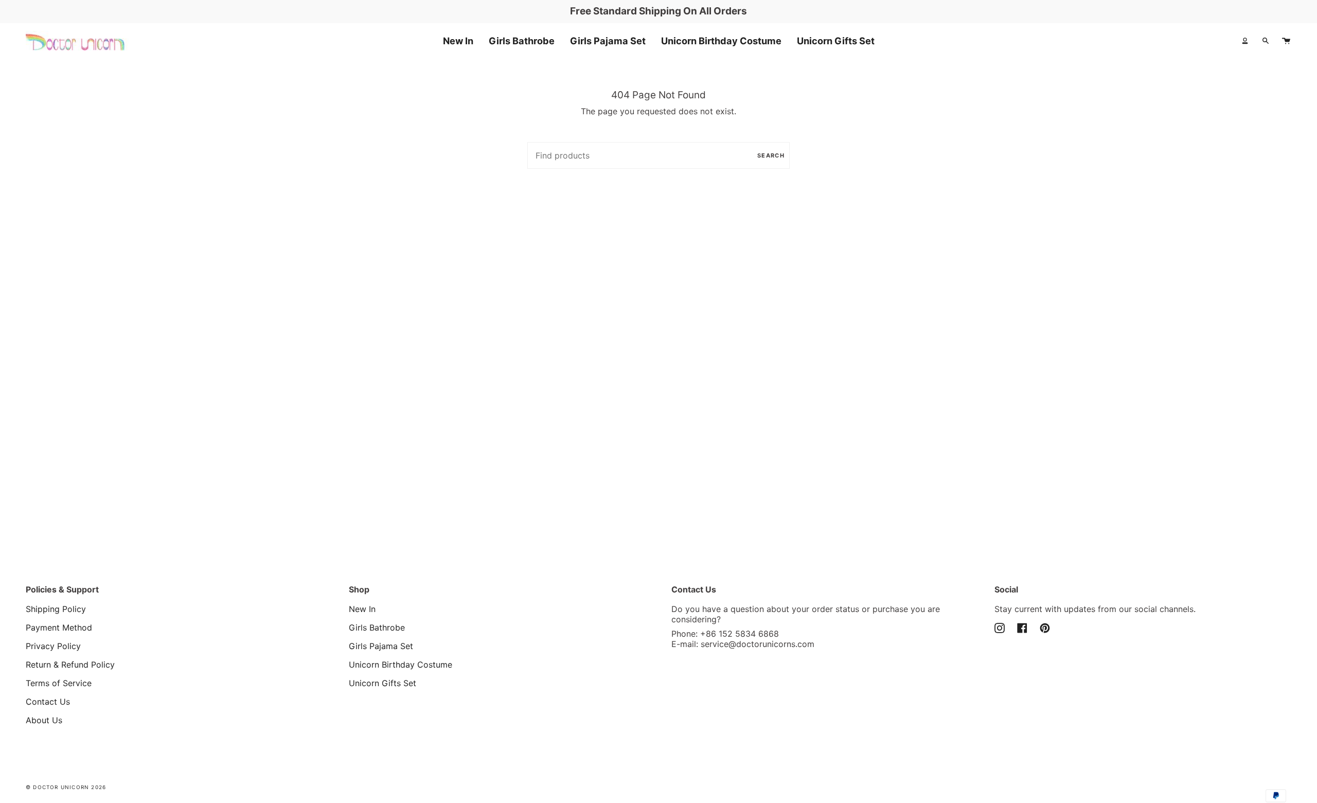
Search (771, 155)
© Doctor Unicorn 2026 (66, 787)
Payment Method (59, 627)
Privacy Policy (53, 646)
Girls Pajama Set (381, 646)
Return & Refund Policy (70, 664)
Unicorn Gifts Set (382, 683)
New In (362, 609)
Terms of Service (59, 683)
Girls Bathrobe (377, 627)
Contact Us (48, 701)
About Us (44, 720)
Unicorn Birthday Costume (400, 664)
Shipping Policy (56, 609)
